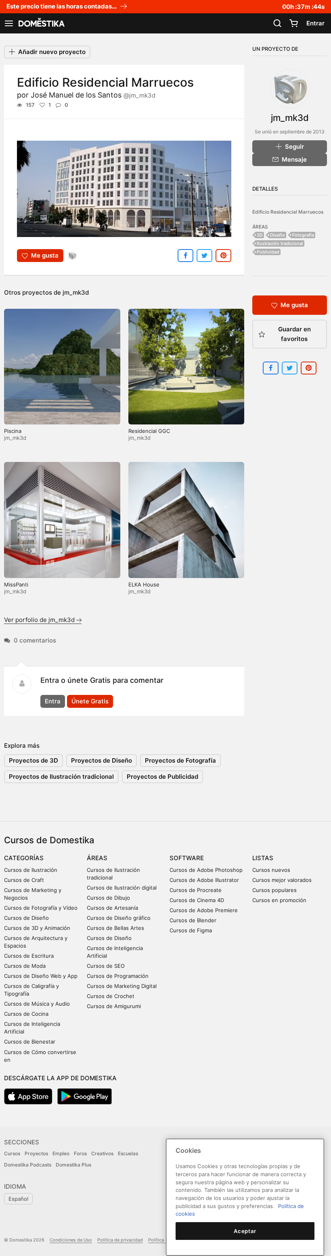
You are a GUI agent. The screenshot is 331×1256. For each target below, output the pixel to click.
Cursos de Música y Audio (37, 1003)
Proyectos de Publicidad (162, 776)
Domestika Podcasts (27, 1165)
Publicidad (268, 252)
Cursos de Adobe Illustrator (204, 880)
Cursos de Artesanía (112, 908)
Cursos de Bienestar (29, 1041)
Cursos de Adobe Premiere (204, 910)
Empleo (60, 1153)
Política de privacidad (120, 1240)
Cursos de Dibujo (108, 897)
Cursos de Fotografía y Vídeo (41, 908)
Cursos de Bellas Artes (115, 928)
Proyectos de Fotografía (180, 760)
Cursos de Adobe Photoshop (206, 870)
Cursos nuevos (271, 870)
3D (260, 235)
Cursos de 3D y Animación (37, 928)
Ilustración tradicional (280, 243)
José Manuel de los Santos (93, 95)
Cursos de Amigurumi (114, 1006)
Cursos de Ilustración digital (122, 887)
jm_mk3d (76, 292)
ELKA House (143, 584)
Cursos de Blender (193, 920)
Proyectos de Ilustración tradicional (61, 776)
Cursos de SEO (106, 966)
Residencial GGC (149, 431)
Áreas (97, 858)
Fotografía (303, 235)
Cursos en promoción (279, 900)
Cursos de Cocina (26, 1014)
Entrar (315, 23)
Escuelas (128, 1153)
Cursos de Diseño (26, 918)
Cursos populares (274, 890)
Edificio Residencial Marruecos (287, 212)
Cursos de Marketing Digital (122, 986)
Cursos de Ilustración (30, 870)
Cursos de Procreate (196, 890)
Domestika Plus (73, 1165)
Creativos (102, 1153)
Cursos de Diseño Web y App (41, 976)
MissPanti (16, 584)
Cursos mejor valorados (282, 880)
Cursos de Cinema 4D (197, 900)
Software (187, 858)
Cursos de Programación (118, 976)
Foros (80, 1153)
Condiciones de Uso (71, 1240)
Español (18, 1199)
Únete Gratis (90, 701)
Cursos (12, 1153)
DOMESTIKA (41, 23)
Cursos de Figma (191, 930)
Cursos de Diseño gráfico (119, 918)
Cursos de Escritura (29, 955)
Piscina (12, 431)
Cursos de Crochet (110, 996)
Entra (53, 701)
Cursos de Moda (25, 966)
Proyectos (36, 1153)
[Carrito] (293, 23)
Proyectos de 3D (33, 760)
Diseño (277, 235)
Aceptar (245, 1231)
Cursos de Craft (24, 880)
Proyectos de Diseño (101, 760)
